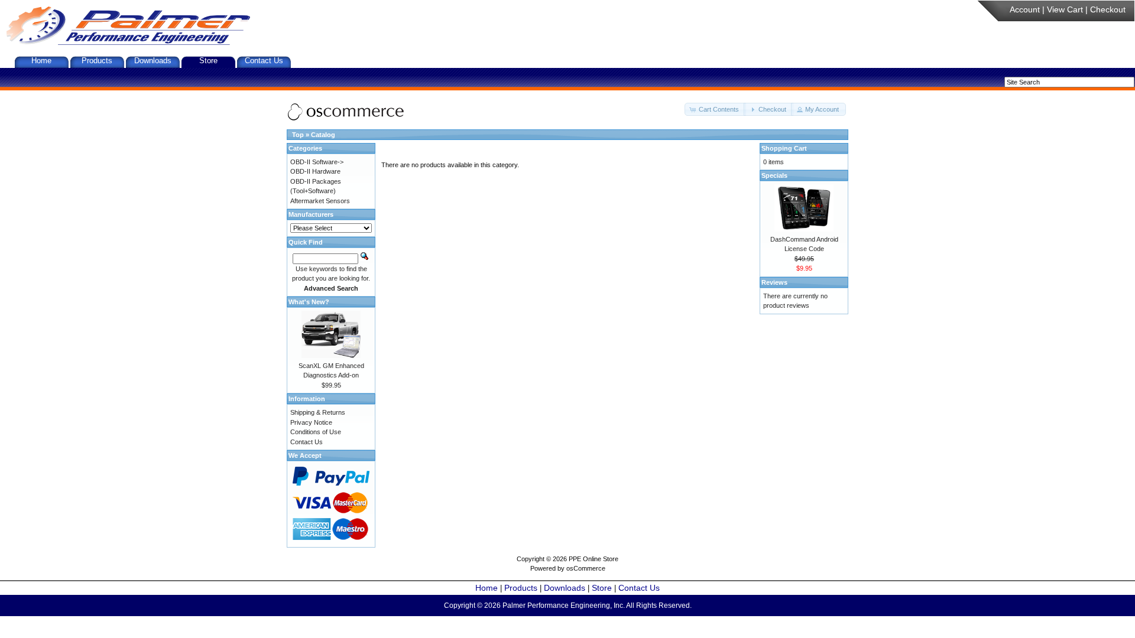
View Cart (1065, 9)
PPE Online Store (593, 558)
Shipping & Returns (317, 412)
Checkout (1108, 9)
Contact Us (264, 60)
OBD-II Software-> (316, 161)
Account (1025, 9)
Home (41, 60)
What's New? (308, 301)
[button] (715, 109)
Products (97, 60)
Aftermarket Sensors (320, 200)
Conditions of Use (315, 431)
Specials (774, 175)
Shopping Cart (784, 148)
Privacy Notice (311, 422)
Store (208, 60)
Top (298, 134)
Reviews (774, 282)
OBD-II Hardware (315, 171)
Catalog (323, 134)
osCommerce (585, 568)
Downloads (152, 60)
